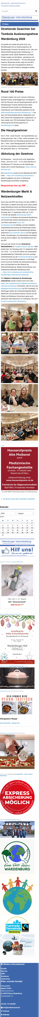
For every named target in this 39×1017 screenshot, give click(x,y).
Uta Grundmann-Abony (17, 233)
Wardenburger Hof (7, 125)
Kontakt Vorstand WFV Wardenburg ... (14, 301)
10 (3, 528)
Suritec (25, 774)
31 (3, 535)
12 (12, 528)
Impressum (5, 976)
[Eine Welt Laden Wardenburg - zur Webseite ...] (17, 856)
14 (22, 528)
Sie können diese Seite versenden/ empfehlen (19, 499)
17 (3, 530)
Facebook (5, 1011)
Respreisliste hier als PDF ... (14, 185)
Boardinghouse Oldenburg (11, 819)
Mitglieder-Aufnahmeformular (11, 289)
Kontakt (3, 969)
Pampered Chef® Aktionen (17, 561)
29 (27, 532)
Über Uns (4, 971)
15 (27, 528)
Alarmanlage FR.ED (19, 774)
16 (32, 528)
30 (32, 532)
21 (22, 530)
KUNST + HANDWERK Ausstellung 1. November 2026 (10, 614)
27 (17, 532)
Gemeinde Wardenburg (26, 257)
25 (8, 532)
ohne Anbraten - (10, 723)
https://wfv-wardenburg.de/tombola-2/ (20, 175)
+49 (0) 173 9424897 (8, 1004)
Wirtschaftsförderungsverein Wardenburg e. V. (17, 113)
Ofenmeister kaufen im (4, 666)
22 (27, 530)
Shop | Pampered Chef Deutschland (16, 666)
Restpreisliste (9, 173)
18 (8, 530)
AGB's (3, 974)
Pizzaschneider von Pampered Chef (7, 733)
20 (17, 530)
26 (12, 532)
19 (12, 530)
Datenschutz (5, 979)
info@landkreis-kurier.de (11, 1007)
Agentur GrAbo (6, 988)
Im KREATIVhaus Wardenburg (11, 993)
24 (3, 532)
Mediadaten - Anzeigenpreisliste (13, 3)
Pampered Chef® (3, 691)
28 (22, 532)
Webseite (6, 1015)
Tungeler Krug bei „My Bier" (24, 247)
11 (8, 528)
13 (17, 528)
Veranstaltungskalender (10, 6)
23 (32, 530)
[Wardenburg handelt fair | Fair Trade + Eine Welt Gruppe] (17, 925)
